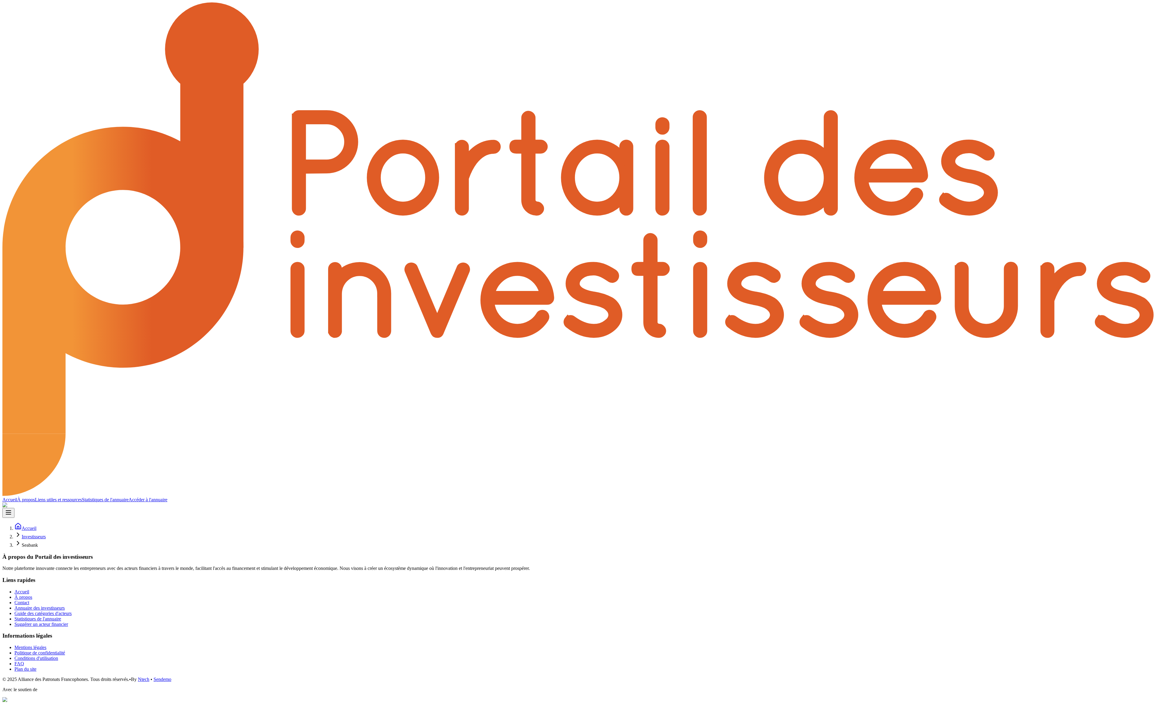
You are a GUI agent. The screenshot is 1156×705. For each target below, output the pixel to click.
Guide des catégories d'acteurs (43, 613)
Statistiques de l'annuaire (105, 499)
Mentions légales (30, 647)
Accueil (9, 499)
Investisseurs (34, 536)
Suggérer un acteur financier (41, 624)
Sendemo (162, 679)
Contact (21, 602)
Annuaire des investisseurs (39, 608)
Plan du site (25, 669)
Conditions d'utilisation (36, 658)
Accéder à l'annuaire (148, 499)
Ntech (143, 679)
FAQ (19, 663)
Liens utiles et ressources (58, 499)
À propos (26, 499)
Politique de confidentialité (39, 652)
